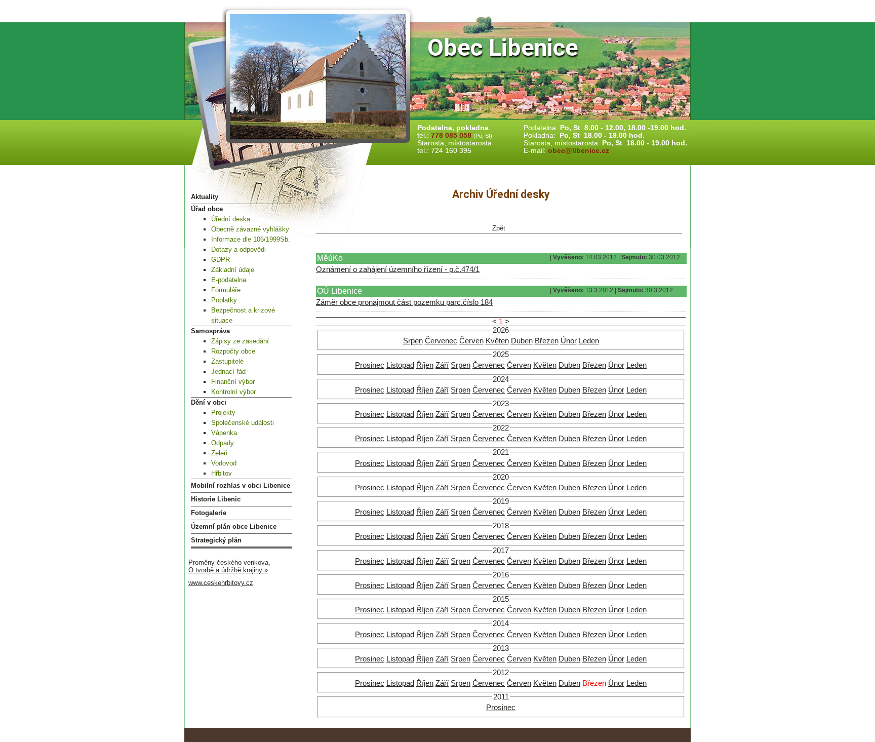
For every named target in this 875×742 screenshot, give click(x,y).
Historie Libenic (216, 499)
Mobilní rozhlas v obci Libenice (240, 485)
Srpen (413, 341)
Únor (569, 341)
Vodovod (223, 463)
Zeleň (219, 453)
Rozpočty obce (233, 351)
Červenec (441, 341)
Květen (497, 341)
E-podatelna (228, 280)
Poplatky (224, 300)
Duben (522, 341)
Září (442, 365)
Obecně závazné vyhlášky (250, 229)
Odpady (222, 443)
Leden (589, 341)
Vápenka (224, 433)
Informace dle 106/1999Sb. (250, 239)
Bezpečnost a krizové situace (243, 315)
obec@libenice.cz (578, 150)
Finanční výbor (233, 381)
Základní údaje (232, 270)
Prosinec (369, 365)
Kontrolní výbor (233, 392)
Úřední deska (230, 219)
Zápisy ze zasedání (240, 341)
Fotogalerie (208, 513)
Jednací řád (228, 371)
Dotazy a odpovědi (238, 249)
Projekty (223, 412)
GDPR (220, 259)
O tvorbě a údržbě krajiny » (228, 570)
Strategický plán (216, 540)
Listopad (400, 365)
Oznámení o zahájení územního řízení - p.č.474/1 (398, 269)
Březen (547, 341)
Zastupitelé (227, 361)
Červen (471, 341)
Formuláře (226, 290)
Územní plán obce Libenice (233, 526)
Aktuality (204, 197)
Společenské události (242, 422)
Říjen (424, 365)
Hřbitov (221, 473)
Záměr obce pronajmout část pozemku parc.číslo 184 (404, 302)
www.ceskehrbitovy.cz (220, 583)
